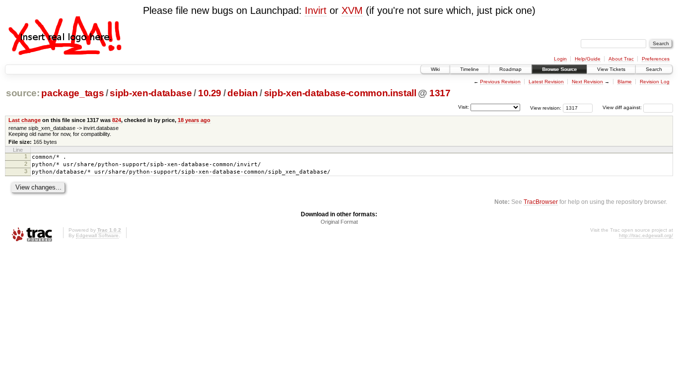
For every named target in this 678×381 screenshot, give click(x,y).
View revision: (545, 107)
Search (654, 69)
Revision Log (655, 81)
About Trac (621, 59)
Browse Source (559, 69)
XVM (352, 10)
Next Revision (587, 81)
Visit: (463, 107)
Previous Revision (500, 81)
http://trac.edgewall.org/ (646, 235)
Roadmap (510, 69)
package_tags (72, 93)
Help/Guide (588, 59)
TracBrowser (541, 201)
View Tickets (611, 69)
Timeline (469, 69)
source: (23, 93)
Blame (624, 81)
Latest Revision (546, 81)
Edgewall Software (97, 235)
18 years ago (194, 120)
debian (242, 93)
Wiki (435, 69)
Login (560, 59)
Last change (24, 120)
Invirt (316, 10)
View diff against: (623, 107)
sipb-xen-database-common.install (340, 93)
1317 (440, 93)
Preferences (656, 59)
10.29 (209, 93)
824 (116, 120)
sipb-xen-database (151, 93)
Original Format (339, 222)
